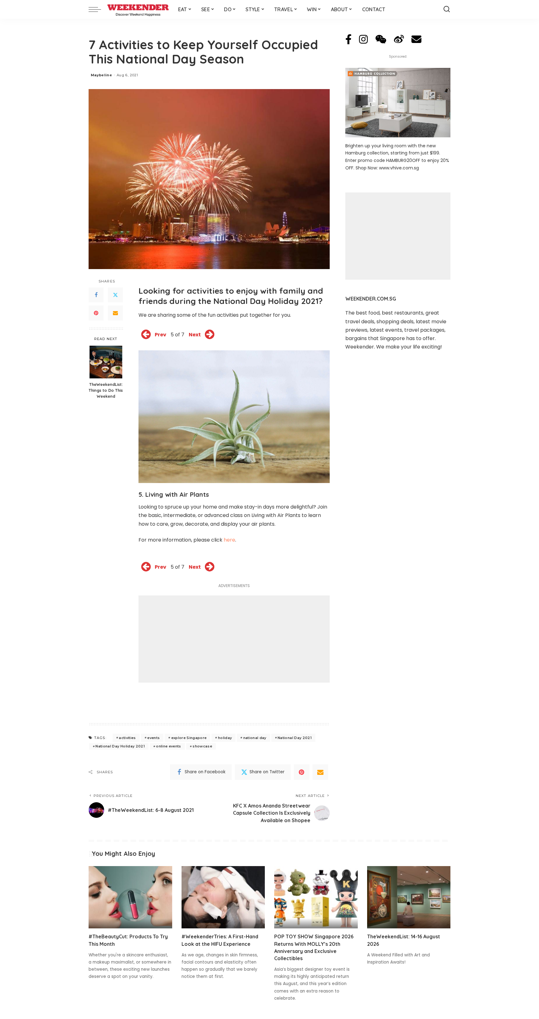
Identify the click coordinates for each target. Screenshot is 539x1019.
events (153, 738)
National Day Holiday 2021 (120, 746)
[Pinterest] (96, 313)
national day (254, 738)
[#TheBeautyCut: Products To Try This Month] (130, 897)
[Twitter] (115, 294)
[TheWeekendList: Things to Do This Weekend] (106, 362)
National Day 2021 (295, 738)
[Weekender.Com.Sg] (138, 9)
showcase (202, 746)
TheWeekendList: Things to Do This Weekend (106, 390)
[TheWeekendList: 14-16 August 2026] (409, 897)
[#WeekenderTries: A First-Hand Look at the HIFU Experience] (223, 897)
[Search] (446, 9)
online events (168, 746)
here (229, 539)
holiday (225, 738)
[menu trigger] (98, 9)
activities (127, 738)
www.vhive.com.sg (399, 168)
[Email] (115, 313)
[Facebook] (96, 294)
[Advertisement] (234, 639)
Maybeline (101, 75)
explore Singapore (189, 738)
